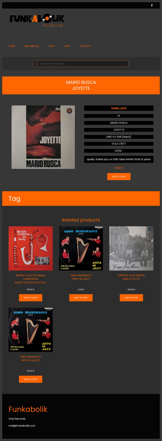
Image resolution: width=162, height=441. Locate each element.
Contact (85, 46)
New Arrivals (31, 46)
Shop (52, 46)
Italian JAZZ (118, 108)
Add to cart (119, 176)
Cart (67, 46)
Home (12, 46)
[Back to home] (37, 20)
